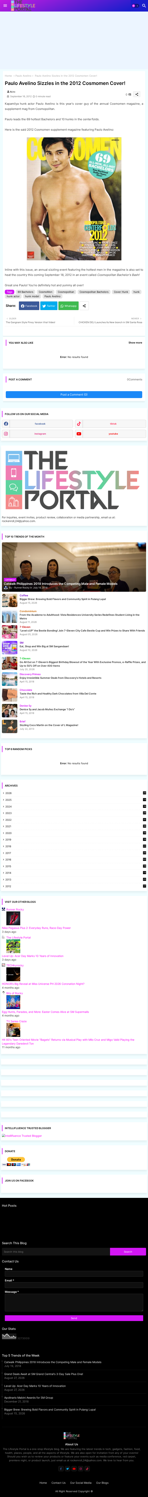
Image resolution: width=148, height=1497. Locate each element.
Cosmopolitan (66, 291)
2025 (75, 800)
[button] (135, 6)
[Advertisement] (74, 41)
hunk (137, 291)
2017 (75, 853)
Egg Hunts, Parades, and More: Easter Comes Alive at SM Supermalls (45, 1011)
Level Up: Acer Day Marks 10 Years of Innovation (32, 956)
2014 (75, 873)
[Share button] (84, 305)
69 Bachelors (25, 291)
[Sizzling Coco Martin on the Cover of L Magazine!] (9, 726)
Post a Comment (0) (74, 394)
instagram (40, 433)
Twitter (51, 305)
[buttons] (61, 1468)
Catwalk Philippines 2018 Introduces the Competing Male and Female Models (52, 1362)
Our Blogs (102, 1482)
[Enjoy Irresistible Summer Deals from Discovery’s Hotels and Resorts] (9, 679)
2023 (75, 813)
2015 (75, 866)
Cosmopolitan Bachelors (94, 291)
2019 (75, 840)
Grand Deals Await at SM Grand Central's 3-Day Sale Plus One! (43, 1374)
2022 (75, 820)
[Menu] (5, 6)
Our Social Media (81, 1482)
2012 (75, 886)
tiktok (113, 423)
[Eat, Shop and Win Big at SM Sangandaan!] (9, 647)
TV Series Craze (16, 1021)
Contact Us (58, 1482)
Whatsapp (71, 305)
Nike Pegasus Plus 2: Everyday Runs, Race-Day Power (36, 927)
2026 (75, 793)
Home (8, 75)
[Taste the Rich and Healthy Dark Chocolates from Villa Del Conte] (9, 695)
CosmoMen (45, 291)
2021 (75, 826)
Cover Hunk (121, 291)
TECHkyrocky (15, 965)
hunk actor (13, 296)
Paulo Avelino (23, 75)
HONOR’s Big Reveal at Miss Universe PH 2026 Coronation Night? (43, 983)
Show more (135, 342)
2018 (75, 846)
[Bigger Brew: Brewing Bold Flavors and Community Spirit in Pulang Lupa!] (9, 600)
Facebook (31, 305)
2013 (75, 880)
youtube (113, 433)
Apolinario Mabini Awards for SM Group (28, 1397)
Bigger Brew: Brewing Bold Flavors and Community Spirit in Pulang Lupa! (50, 1409)
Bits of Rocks (14, 993)
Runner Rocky (15, 909)
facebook (40, 423)
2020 (75, 833)
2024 (75, 807)
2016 (75, 859)
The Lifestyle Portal (18, 937)
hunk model (32, 296)
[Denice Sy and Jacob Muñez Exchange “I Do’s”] (9, 710)
